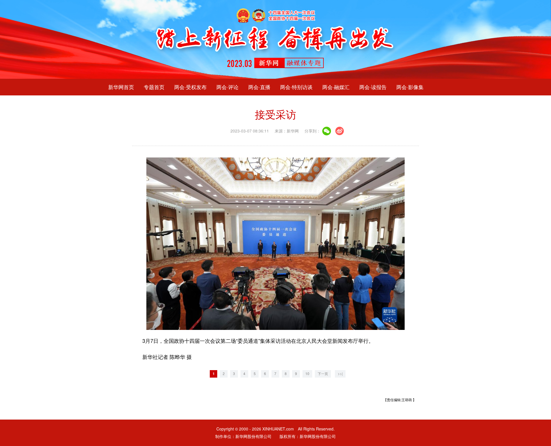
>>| (340, 374)
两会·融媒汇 (336, 87)
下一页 (323, 374)
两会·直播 (259, 87)
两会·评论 (227, 87)
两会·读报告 (373, 87)
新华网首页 (121, 87)
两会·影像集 (410, 87)
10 (307, 374)
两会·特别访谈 (296, 87)
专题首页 (154, 87)
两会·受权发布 (190, 87)
